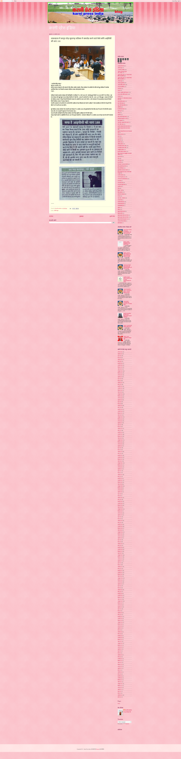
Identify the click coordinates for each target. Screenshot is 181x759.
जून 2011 (119, 691)
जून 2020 (119, 493)
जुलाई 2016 (120, 584)
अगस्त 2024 (120, 397)
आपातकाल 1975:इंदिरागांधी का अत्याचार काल (125, 98)
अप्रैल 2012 (120, 672)
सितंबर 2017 (120, 557)
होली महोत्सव (120, 222)
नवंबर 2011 (120, 681)
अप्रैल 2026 (120, 359)
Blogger (97, 749)
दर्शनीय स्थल (120, 142)
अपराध (119, 90)
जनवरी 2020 (120, 503)
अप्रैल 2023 (120, 428)
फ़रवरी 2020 (120, 501)
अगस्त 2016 (120, 582)
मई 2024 (119, 403)
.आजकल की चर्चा (121, 65)
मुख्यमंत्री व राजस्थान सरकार (123, 170)
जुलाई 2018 (120, 537)
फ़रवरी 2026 (120, 363)
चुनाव (119, 136)
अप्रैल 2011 (120, 695)
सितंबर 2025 (120, 373)
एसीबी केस (119, 107)
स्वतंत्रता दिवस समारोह (122, 221)
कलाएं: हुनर (120, 110)
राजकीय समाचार (120, 175)
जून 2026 (119, 355)
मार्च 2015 (119, 614)
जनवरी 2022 (120, 457)
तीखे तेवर (119, 140)
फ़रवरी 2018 (120, 547)
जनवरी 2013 (120, 658)
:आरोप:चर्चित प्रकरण (121, 84)
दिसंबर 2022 (120, 436)
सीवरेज (119, 209)
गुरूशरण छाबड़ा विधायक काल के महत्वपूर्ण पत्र (125, 131)
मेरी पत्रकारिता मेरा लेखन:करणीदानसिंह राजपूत (124, 172)
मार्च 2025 (119, 384)
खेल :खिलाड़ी (120, 120)
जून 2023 (119, 424)
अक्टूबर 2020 (120, 486)
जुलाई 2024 (120, 399)
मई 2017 (119, 564)
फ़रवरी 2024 (120, 409)
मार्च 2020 (119, 499)
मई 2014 (119, 630)
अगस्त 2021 (120, 467)
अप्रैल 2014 (120, 631)
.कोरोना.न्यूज (56, 210)
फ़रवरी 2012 (120, 676)
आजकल (119, 96)
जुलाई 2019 (120, 514)
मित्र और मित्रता (121, 168)
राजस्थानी (119, 180)
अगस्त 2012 (120, 666)
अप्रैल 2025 (120, 382)
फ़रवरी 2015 (120, 616)
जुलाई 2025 (120, 376)
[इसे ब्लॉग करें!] (74, 208)
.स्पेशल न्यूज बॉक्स (121, 82)
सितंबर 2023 (120, 419)
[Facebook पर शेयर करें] (76, 208)
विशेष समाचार (120, 192)
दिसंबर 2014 (120, 620)
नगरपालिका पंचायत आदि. (122, 147)
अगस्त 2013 (120, 647)
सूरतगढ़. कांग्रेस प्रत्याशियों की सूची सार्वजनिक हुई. (127, 243)
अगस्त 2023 (120, 421)
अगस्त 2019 (120, 513)
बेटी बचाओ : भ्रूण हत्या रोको (123, 164)
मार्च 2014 (119, 633)
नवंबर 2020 (120, 484)
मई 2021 (119, 472)
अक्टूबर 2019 (120, 509)
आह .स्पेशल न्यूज (121, 103)
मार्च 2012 (119, 674)
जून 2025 (119, 378)
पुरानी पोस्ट (112, 216)
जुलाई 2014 (120, 628)
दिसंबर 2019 (120, 505)
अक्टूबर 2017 (120, 555)
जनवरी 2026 (120, 365)
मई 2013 (119, 653)
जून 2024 (119, 401)
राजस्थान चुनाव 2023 (121, 176)
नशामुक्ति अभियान (121, 149)
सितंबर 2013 (120, 645)
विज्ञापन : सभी (120, 190)
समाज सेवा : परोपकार (121, 198)
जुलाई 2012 (120, 668)
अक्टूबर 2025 (120, 371)
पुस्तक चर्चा (120, 156)
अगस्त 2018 (120, 536)
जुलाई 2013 (120, 649)
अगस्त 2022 (120, 444)
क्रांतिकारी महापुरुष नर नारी (122, 118)
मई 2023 (119, 426)
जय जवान (119, 138)
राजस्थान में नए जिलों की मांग (122, 178)
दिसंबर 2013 (120, 639)
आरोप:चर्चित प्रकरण (121, 101)
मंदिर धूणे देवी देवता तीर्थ (122, 166)
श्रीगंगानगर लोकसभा (121, 194)
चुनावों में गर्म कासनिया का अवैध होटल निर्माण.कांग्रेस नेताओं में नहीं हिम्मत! (128, 315)
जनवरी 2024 (120, 411)
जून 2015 (119, 608)
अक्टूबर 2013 (120, 643)
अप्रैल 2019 (120, 520)
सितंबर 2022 (120, 442)
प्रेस (118, 158)
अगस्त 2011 (120, 687)
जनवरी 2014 (120, 637)
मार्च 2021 (119, 476)
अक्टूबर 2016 (120, 578)
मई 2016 (119, 587)
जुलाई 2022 (120, 445)
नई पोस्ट (51, 216)
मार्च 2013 (119, 656)
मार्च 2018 (119, 545)
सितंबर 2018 (120, 534)
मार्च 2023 (119, 430)
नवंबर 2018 (120, 530)
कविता (119, 112)
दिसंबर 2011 (120, 679)
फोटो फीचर (120, 160)
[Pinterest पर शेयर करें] (78, 208)
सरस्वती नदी (120, 200)
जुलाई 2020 (120, 491)
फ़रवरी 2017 (120, 570)
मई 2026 (119, 357)
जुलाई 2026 (120, 353)
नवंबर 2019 (120, 507)
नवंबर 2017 (120, 553)
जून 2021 (119, 470)
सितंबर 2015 (120, 603)
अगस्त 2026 (120, 351)
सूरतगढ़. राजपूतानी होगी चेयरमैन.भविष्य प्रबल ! (128, 326)
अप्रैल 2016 (120, 589)
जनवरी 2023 (120, 434)
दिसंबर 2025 (120, 367)
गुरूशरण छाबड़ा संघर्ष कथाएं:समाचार (124, 126)
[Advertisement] (149, 43)
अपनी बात (119, 88)
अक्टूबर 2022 (120, 440)
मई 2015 (119, 610)
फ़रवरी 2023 (120, 432)
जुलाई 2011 (120, 689)
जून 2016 (119, 585)
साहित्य (119, 207)
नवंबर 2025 (120, 369)
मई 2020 (119, 495)
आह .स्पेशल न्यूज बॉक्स (122, 105)
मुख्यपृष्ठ (81, 216)
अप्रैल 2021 (120, 474)
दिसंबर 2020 (120, 482)
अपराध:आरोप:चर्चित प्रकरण (123, 94)
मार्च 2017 (119, 568)
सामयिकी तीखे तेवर (121, 201)
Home (119, 703)
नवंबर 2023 (120, 415)
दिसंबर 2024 (120, 390)
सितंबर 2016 (120, 580)
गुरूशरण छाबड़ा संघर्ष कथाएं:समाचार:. (124, 128)
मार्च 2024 (119, 407)
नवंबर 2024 (120, 392)
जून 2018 (119, 539)
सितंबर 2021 (120, 465)
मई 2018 (119, 541)
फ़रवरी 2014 (120, 635)
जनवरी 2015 (120, 618)
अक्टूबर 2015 (120, 601)
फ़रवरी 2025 (120, 386)
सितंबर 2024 (120, 396)
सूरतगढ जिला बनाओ (121, 211)
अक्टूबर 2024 (120, 394)
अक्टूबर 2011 (120, 683)
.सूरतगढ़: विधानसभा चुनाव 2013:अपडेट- (122, 72)
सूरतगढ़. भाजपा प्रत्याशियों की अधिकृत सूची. (127, 338)
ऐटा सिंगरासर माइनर (121, 108)
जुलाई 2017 (120, 561)
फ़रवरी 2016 (120, 593)
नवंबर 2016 (120, 576)
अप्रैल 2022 (120, 451)
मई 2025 (119, 380)
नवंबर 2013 (120, 641)
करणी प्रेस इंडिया (62, 28)
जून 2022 (119, 447)
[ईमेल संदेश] (70, 208)
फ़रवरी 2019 (120, 524)
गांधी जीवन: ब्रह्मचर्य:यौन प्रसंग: (123, 122)
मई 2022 (119, 449)
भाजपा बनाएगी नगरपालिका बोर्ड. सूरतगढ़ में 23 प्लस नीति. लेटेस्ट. (128, 303)
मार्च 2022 (119, 453)
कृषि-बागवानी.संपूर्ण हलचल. (122, 116)
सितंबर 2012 (120, 664)
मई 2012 (119, 670)
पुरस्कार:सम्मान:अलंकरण (122, 151)
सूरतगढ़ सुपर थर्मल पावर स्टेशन (123, 215)
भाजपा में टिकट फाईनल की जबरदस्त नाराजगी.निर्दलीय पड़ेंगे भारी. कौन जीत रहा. (128, 231)
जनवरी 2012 (120, 677)
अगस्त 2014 (120, 626)
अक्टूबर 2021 (120, 463)
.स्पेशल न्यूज (120, 80)
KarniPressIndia (128, 710)
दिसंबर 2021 (120, 459)
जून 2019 (119, 516)
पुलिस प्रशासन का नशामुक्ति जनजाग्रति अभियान (125, 154)
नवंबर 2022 (120, 438)
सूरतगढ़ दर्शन (120, 213)
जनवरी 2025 (120, 388)
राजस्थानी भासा (120, 182)
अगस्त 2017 (120, 559)
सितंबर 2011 (120, 685)
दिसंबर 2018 (120, 528)
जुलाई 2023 (120, 422)
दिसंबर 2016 (120, 574)
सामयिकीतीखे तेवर (121, 205)
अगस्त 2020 (120, 490)
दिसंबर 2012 (120, 660)
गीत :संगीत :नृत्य (120, 124)
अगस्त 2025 (120, 374)
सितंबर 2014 (120, 624)
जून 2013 (119, 651)
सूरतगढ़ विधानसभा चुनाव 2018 (123, 219)
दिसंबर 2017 (120, 551)
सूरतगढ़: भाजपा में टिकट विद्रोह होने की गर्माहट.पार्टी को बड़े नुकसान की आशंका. (127, 254)
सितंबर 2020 (120, 488)
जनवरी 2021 (120, 480)
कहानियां (119, 114)
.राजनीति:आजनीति (121, 69)
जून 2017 (119, 562)
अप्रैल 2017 (120, 566)
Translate (127, 723)
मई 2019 (119, 518)
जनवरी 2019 (120, 526)
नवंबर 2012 (120, 662)
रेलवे (118, 188)
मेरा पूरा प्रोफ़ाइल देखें (127, 712)
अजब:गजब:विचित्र (121, 86)
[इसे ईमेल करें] (72, 208)
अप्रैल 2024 (120, 405)
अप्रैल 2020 (120, 497)
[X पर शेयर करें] (75, 208)
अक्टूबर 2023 (120, 417)
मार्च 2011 (119, 697)
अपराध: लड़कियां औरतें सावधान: (123, 92)
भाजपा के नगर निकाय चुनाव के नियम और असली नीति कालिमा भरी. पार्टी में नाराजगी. (128, 266)
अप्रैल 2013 (120, 655)
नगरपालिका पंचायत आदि (122, 145)
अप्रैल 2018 (120, 543)
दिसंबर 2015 (120, 597)
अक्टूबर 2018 (120, 532)
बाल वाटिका (120, 162)
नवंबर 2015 (120, 599)
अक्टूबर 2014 (120, 622)
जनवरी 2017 (120, 572)
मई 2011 (119, 693)
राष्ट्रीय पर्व (120, 186)
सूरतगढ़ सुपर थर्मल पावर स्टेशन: (123, 217)
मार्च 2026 (119, 361)
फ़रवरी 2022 (120, 455)
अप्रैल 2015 (120, 612)
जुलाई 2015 (120, 607)
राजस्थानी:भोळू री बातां (121, 184)
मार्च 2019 (119, 522)
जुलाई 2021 (120, 468)
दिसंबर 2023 (120, 413)
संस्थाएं (119, 196)
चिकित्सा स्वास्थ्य (121, 134)
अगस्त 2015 (120, 605)
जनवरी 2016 (120, 595)
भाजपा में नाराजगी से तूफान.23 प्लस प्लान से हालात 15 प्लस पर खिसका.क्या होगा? (127, 291)
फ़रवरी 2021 (120, 478)
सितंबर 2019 (120, 511)
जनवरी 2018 (120, 549)
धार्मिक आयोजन (120, 143)
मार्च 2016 (119, 591)
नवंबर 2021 (120, 461)
